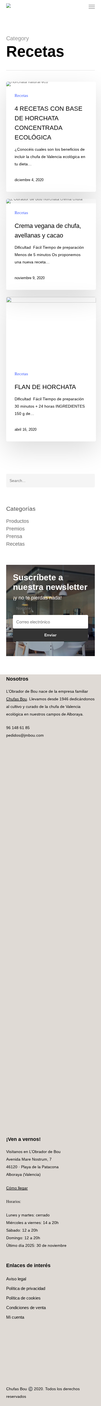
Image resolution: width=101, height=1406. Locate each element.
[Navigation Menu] (92, 7)
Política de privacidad (25, 1288)
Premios (15, 529)
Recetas (21, 95)
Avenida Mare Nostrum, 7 (29, 1159)
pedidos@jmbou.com (25, 735)
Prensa (14, 536)
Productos (17, 521)
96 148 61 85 (18, 727)
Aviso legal (16, 1278)
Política (23, 1298)
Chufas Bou (16, 699)
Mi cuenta (15, 1317)
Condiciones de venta (26, 1307)
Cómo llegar (17, 1188)
